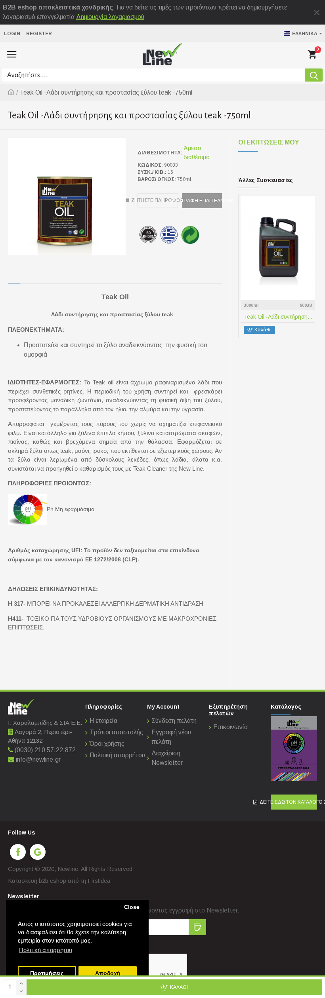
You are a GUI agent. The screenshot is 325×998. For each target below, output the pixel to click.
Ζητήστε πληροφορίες (158, 200)
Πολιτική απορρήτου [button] (45, 950)
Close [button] (132, 907)
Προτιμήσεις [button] (46, 973)
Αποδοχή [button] (107, 973)
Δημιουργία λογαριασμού (110, 16)
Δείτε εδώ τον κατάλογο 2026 (294, 802)
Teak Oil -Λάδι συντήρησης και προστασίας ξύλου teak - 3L (279, 317)
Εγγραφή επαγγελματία (202, 200)
